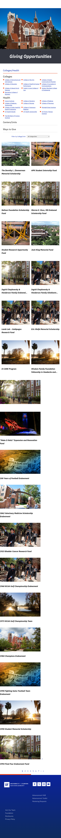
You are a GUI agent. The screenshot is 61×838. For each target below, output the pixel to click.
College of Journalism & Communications (49, 85)
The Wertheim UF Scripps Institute (12, 117)
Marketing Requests (39, 801)
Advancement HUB (39, 795)
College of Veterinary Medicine (29, 108)
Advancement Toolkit (39, 798)
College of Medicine (47, 101)
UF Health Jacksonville (30, 112)
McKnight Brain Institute (49, 107)
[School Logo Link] (16, 785)
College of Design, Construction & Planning (49, 81)
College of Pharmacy (48, 103)
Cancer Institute (9, 101)
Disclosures (9, 816)
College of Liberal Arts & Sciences (12, 89)
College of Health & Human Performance (31, 85)
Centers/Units (10, 122)
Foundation (9, 813)
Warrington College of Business (11, 93)
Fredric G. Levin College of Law (30, 89)
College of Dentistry (29, 101)
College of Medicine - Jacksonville (11, 104)
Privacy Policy (10, 819)
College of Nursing (28, 103)
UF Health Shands (10, 112)
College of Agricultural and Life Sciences (12, 81)
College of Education (11, 84)
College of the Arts (28, 80)
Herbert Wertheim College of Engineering (49, 89)
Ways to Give (9, 129)
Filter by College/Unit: (19, 136)
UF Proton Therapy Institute (47, 112)
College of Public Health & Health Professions (12, 108)
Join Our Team (10, 810)
